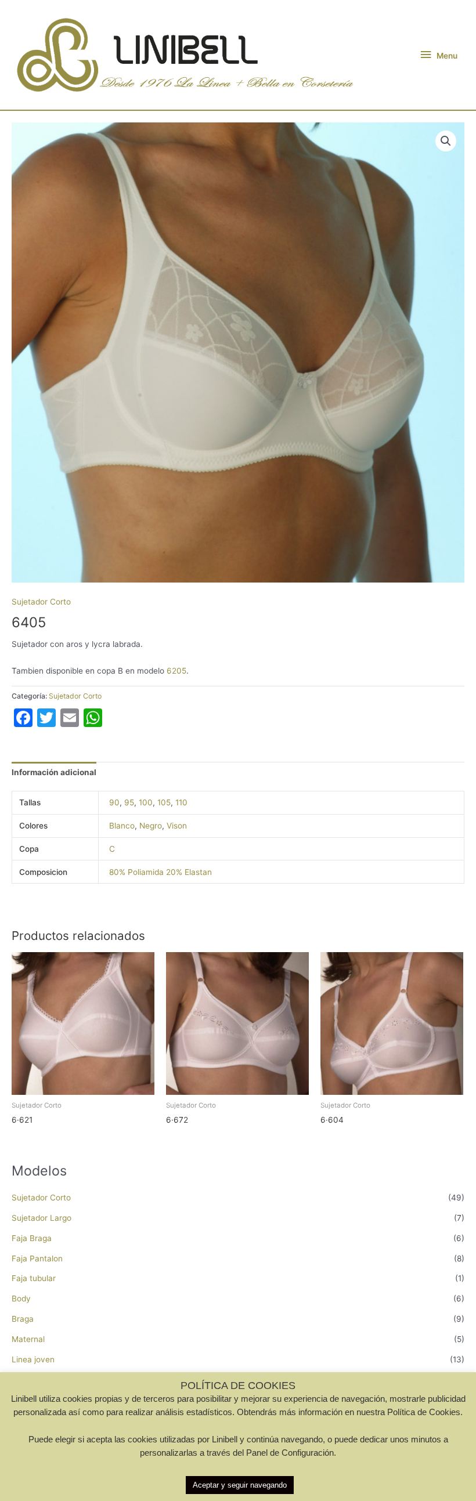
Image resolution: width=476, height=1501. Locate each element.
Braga (23, 1318)
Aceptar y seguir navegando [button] (240, 1485)
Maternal (28, 1339)
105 (164, 802)
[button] (445, 141)
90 (114, 802)
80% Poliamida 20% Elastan (160, 872)
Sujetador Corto (41, 1197)
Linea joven (33, 1359)
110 (181, 802)
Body (21, 1298)
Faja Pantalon (37, 1258)
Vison (177, 825)
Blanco (122, 825)
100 (146, 802)
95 (129, 802)
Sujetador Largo (41, 1217)
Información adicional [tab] (54, 772)
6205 (176, 670)
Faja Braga (32, 1238)
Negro (150, 825)
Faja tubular (34, 1278)
